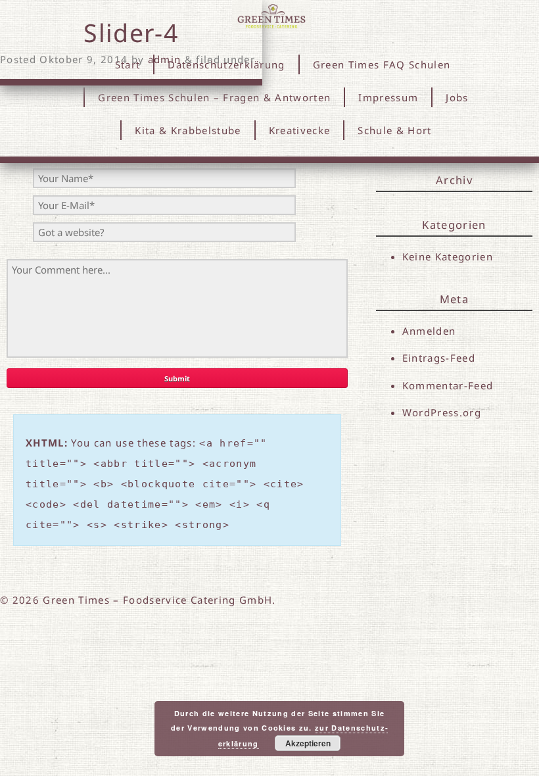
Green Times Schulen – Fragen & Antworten (214, 97)
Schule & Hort (394, 130)
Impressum (388, 97)
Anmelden (429, 330)
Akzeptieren (308, 743)
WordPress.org (441, 412)
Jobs (457, 97)
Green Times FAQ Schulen (382, 64)
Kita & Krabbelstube (188, 130)
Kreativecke (300, 130)
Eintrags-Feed (438, 357)
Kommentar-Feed (448, 385)
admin (164, 59)
